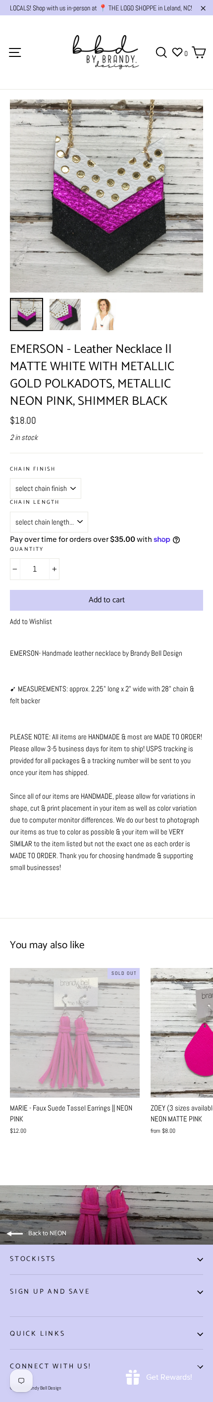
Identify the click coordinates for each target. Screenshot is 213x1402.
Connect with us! (50, 1366)
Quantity (27, 549)
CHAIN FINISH (32, 469)
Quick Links (37, 1334)
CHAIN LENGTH (34, 502)
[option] (106, 195)
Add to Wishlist (31, 621)
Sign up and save (50, 1292)
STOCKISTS (33, 1259)
